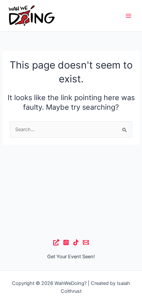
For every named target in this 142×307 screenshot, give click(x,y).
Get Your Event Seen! (71, 257)
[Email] (86, 242)
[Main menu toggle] (128, 16)
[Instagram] (66, 242)
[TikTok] (76, 242)
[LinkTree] (56, 242)
